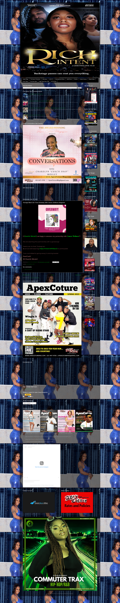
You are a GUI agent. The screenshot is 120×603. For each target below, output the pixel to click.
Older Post (78, 274)
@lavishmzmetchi (29, 436)
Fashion (76, 79)
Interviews (44, 79)
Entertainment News (60, 79)
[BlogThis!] (54, 262)
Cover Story (25, 81)
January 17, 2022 (50, 441)
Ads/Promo (69, 79)
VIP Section (53, 81)
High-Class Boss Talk (44, 81)
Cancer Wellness (73, 236)
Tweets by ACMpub (27, 388)
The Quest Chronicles (35, 79)
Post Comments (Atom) (34, 277)
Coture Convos (83, 79)
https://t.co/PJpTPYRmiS (36, 439)
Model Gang (91, 79)
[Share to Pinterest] (58, 262)
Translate (33, 404)
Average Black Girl (30, 264)
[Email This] (53, 262)
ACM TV (51, 79)
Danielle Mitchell (30, 236)
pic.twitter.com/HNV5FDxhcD (48, 439)
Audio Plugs (25, 79)
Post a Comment (28, 269)
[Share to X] (55, 262)
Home (52, 274)
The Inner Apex (33, 81)
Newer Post (26, 274)
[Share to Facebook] (57, 262)
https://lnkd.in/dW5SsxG (48, 248)
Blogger (71, 593)
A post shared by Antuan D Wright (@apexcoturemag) (41, 485)
